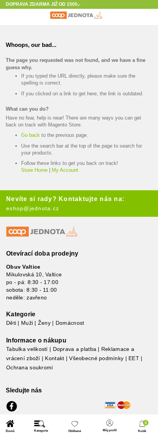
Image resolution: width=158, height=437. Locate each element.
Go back (30, 135)
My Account (65, 170)
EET (133, 358)
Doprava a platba (74, 349)
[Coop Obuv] (76, 15)
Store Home (34, 170)
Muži (27, 323)
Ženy (44, 323)
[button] (10, 426)
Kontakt (54, 358)
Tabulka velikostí (27, 349)
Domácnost (70, 323)
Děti (11, 323)
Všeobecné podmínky (96, 358)
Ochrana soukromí (29, 367)
